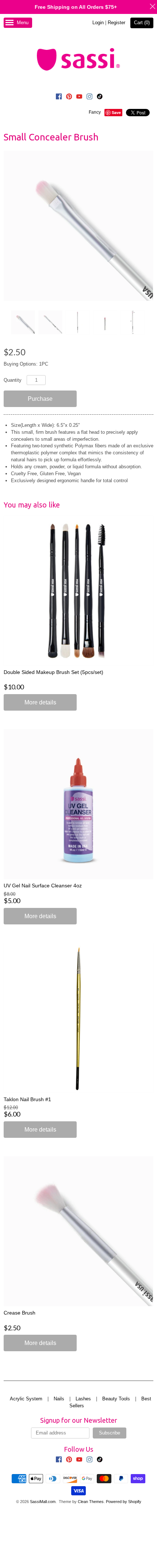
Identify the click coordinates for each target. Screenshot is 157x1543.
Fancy (95, 112)
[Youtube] (79, 98)
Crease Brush (19, 1313)
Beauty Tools (116, 1398)
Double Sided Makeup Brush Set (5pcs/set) (53, 672)
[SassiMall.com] (78, 59)
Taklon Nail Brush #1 (27, 1099)
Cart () (142, 22)
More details (40, 702)
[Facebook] (59, 98)
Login (98, 22)
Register (116, 22)
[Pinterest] (69, 98)
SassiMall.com (42, 1501)
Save (116, 112)
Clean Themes (91, 1501)
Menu (22, 22)
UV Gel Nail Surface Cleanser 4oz (43, 885)
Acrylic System (26, 1398)
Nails (59, 1398)
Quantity (13, 380)
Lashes (83, 1398)
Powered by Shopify (123, 1501)
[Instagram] (89, 98)
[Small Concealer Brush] (22, 322)
